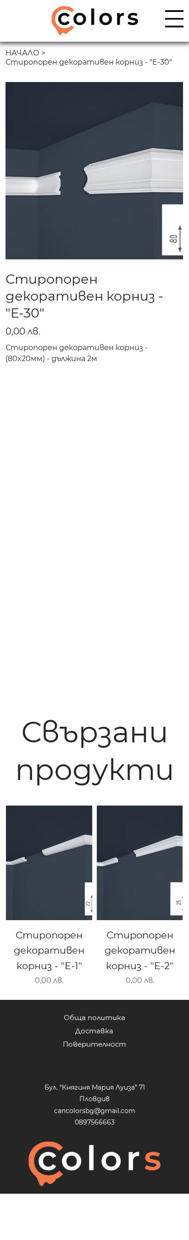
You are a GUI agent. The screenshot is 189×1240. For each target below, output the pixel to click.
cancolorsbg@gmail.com (94, 1111)
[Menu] (174, 18)
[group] (94, 896)
